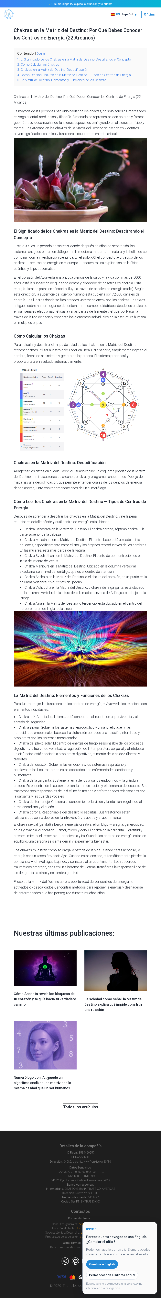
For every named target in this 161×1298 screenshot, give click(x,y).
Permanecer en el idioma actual (112, 1275)
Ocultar (41, 53)
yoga (22, 117)
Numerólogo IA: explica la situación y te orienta (83, 4)
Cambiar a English (102, 1264)
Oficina (149, 14)
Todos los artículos (80, 1107)
